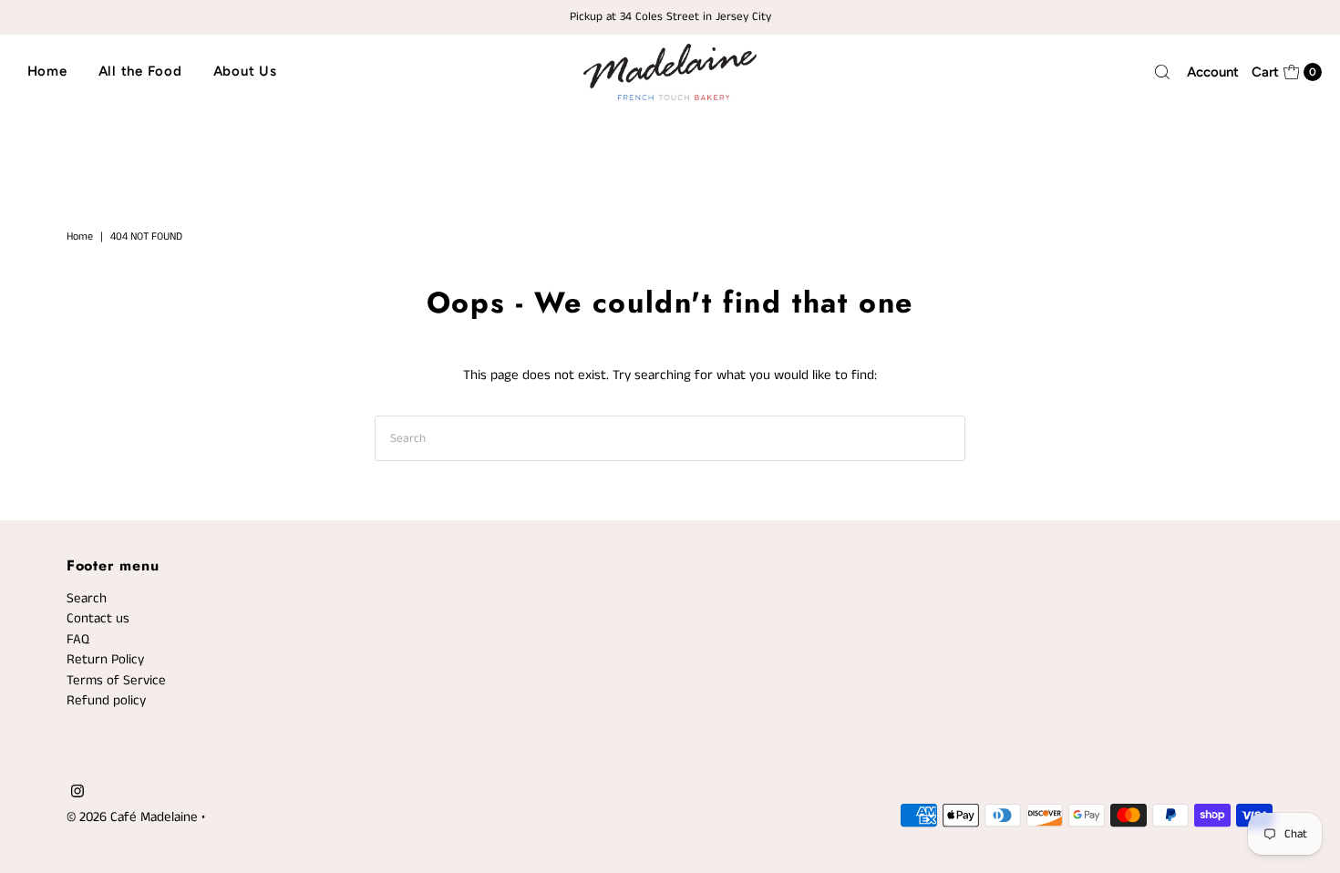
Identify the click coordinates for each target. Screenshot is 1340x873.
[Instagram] (77, 793)
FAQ (78, 639)
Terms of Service (116, 680)
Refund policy (106, 700)
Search (87, 598)
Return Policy (105, 659)
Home (47, 71)
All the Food (140, 71)
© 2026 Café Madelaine (132, 817)
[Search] (1162, 72)
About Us (245, 71)
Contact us (98, 618)
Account (1213, 72)
